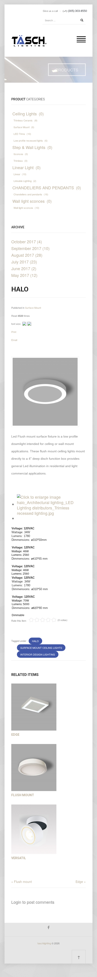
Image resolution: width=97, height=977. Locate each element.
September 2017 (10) (30, 248)
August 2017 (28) (26, 255)
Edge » (81, 881)
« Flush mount (21, 881)
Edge (15, 734)
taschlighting (44, 943)
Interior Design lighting (37, 654)
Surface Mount (33, 307)
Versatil (18, 858)
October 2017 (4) (26, 241)
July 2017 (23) (24, 262)
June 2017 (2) (23, 268)
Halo (35, 641)
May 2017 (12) (24, 275)
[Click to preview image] (45, 391)
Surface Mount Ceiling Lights (41, 647)
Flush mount (22, 795)
